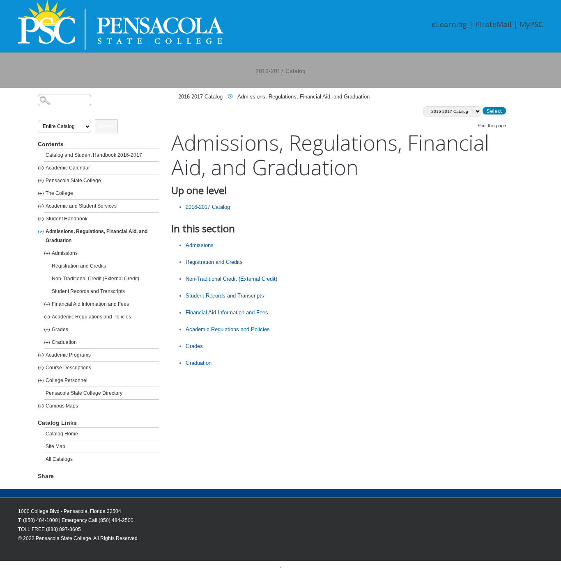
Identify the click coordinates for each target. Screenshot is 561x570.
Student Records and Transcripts (88, 291)
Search (106, 126)
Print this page (492, 125)
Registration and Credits (79, 266)
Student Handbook (66, 219)
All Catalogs (59, 459)
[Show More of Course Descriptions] (41, 368)
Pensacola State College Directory (84, 393)
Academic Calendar (68, 168)
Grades (60, 329)
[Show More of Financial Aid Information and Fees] (47, 304)
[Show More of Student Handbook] (41, 219)
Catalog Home (62, 434)
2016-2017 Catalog (200, 97)
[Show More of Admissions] (47, 253)
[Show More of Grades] (47, 330)
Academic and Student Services (81, 206)
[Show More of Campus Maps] (41, 406)
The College (59, 193)
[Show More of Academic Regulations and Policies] (47, 317)
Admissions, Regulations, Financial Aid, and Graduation (96, 236)
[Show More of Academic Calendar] (41, 168)
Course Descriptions (68, 368)
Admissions (65, 253)
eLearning (449, 24)
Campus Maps (62, 406)
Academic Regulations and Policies (91, 317)
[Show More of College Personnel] (41, 380)
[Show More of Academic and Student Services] (41, 206)
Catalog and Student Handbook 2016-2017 (94, 155)
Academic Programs (68, 355)
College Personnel (66, 380)
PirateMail (493, 24)
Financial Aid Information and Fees (90, 304)
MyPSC (531, 24)
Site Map (55, 446)
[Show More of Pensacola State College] (41, 181)
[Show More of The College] (41, 193)
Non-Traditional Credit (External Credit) (95, 279)
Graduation (64, 342)
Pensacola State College (73, 180)
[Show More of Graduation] (47, 342)
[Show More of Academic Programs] (41, 355)
